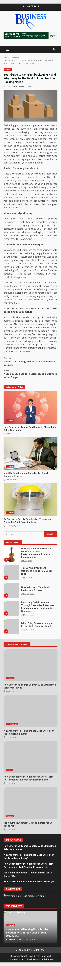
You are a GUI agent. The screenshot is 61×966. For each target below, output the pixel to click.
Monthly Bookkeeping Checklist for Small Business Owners (30, 453)
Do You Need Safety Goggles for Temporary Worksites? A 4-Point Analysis (30, 499)
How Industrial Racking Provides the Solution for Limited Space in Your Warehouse (27, 932)
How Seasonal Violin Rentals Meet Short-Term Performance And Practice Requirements (11, 554)
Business (7, 69)
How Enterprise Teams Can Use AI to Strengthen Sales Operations (30, 407)
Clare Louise (11, 86)
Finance (10, 816)
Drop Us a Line (24, 949)
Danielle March (14, 939)
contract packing (46, 218)
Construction (12, 724)
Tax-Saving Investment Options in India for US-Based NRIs (11, 572)
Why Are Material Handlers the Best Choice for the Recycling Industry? (30, 711)
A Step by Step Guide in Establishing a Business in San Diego (30, 374)
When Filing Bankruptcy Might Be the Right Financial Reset (11, 626)
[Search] (54, 49)
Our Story (39, 949)
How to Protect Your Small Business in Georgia (11, 590)
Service (9, 770)
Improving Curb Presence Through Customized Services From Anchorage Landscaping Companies (11, 608)
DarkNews (32, 959)
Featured (10, 925)
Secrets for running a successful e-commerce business (29, 362)
